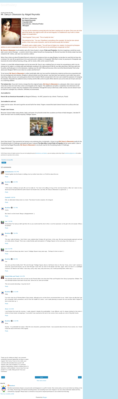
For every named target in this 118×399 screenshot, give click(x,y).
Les (6, 221)
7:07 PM (15, 207)
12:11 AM (15, 291)
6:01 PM (16, 171)
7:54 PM (15, 233)
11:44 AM (11, 309)
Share (3, 162)
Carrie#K (7, 197)
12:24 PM (15, 321)
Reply (6, 176)
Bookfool (7, 182)
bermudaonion (9, 171)
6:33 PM (15, 182)
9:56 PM (15, 259)
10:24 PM (22, 276)
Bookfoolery (9, 5)
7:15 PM (10, 221)
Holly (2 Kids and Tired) (12, 276)
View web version (41, 380)
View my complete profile (7, 394)
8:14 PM (10, 248)
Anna (6, 309)
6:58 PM (13, 197)
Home (41, 377)
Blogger (45, 397)
